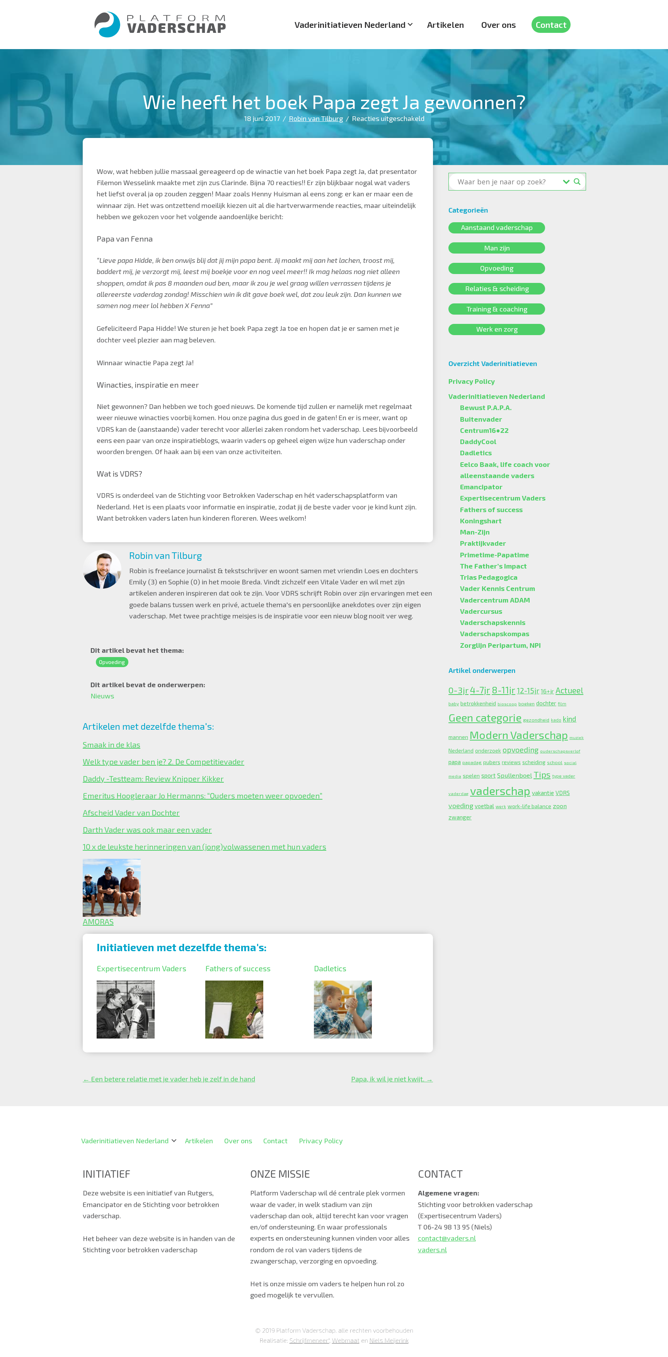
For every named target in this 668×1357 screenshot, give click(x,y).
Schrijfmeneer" (309, 1340)
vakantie (543, 792)
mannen (458, 737)
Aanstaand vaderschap (497, 227)
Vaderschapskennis (492, 622)
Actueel (569, 690)
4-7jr (480, 689)
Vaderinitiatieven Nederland (350, 24)
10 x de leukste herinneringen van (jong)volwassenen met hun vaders (204, 846)
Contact (551, 24)
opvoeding (520, 749)
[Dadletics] (343, 986)
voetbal (484, 805)
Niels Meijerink (389, 1340)
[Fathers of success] (234, 986)
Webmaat (346, 1340)
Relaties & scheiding (497, 288)
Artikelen (445, 24)
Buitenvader (481, 419)
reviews (511, 762)
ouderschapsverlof (560, 750)
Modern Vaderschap (519, 734)
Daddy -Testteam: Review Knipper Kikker (153, 778)
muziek (576, 737)
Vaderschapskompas (494, 633)
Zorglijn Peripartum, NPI (500, 645)
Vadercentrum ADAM (495, 600)
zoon (560, 805)
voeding (460, 805)
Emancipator (481, 486)
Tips (541, 774)
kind (569, 718)
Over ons (498, 24)
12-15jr (528, 690)
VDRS (563, 792)
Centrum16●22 (484, 430)
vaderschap (500, 790)
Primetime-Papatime (494, 554)
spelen (471, 775)
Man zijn (497, 247)
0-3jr (458, 689)
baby (453, 703)
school (554, 762)
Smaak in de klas (111, 744)
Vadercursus (481, 611)
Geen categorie (484, 717)
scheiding (533, 762)
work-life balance (529, 806)
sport (488, 775)
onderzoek (488, 750)
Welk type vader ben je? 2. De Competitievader (163, 761)
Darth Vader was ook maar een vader (147, 829)
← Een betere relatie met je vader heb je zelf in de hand (169, 1078)
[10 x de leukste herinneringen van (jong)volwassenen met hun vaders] (112, 864)
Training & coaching (497, 309)
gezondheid (536, 720)
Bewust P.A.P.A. (486, 407)
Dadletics (330, 968)
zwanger (460, 817)
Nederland (461, 750)
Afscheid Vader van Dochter (131, 812)
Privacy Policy (471, 381)
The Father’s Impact (493, 566)
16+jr (547, 691)
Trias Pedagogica (489, 577)
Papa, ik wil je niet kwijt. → (392, 1078)
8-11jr (503, 689)
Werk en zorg (497, 329)
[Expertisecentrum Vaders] (126, 986)
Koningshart (481, 520)
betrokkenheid (478, 703)
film (562, 703)
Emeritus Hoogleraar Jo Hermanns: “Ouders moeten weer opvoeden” (202, 795)
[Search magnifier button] (577, 181)
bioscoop (507, 703)
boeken (526, 703)
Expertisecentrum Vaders (141, 968)
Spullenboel (514, 775)
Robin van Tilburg (316, 118)
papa (454, 761)
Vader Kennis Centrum (497, 588)
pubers (491, 762)
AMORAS (98, 921)
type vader (563, 775)
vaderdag (458, 793)
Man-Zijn (475, 532)
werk (501, 806)
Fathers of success (238, 968)
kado (556, 719)
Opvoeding (112, 662)
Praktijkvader (483, 543)
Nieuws (102, 695)
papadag (472, 762)
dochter (546, 703)
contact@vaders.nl (447, 1238)
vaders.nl (432, 1249)
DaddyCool (478, 441)
